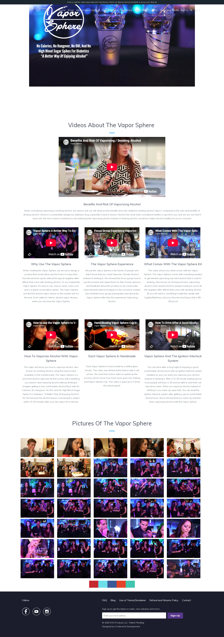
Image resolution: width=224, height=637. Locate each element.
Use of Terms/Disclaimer (132, 600)
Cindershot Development (127, 626)
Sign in (184, 10)
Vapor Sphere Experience (117, 10)
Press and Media (169, 10)
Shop (71, 10)
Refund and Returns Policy (163, 600)
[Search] (191, 10)
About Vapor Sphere (88, 10)
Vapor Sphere (37, 8)
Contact (186, 600)
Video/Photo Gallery (146, 10)
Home (62, 10)
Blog (113, 600)
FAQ (104, 600)
